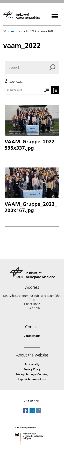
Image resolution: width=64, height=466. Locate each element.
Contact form (32, 336)
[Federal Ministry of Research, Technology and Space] (32, 448)
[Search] (54, 67)
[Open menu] (55, 15)
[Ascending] (46, 90)
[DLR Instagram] (38, 412)
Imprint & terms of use (32, 379)
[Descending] (55, 90)
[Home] (4, 31)
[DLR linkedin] (32, 412)
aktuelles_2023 (27, 31)
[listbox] (12, 31)
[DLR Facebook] (25, 412)
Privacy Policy (32, 369)
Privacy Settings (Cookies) (32, 374)
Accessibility (32, 364)
